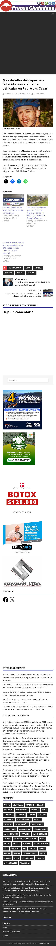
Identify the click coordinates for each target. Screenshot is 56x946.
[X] (12, 600)
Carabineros (21, 810)
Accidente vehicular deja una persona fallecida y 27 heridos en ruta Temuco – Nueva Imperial (13, 247)
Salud (42, 853)
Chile (44, 810)
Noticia (38, 268)
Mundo (7, 839)
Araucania (18, 805)
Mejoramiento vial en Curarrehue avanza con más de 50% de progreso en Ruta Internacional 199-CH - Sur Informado (28, 741)
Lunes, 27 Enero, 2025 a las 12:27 (17, 94)
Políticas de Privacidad (11, 932)
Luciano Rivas (40, 829)
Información (21, 824)
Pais (5, 848)
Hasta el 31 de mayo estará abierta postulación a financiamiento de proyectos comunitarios (26, 763)
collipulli (8, 815)
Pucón (42, 848)
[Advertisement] (28, 46)
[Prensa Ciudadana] (28, 10)
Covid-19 (20, 815)
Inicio (5, 927)
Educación (8, 819)
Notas (6, 844)
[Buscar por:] (28, 380)
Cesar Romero (39, 94)
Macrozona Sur (11, 834)
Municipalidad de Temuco (25, 839)
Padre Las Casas (41, 844)
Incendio (8, 824)
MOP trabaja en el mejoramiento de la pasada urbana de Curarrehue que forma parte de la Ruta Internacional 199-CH (26, 747)
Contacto (6, 923)
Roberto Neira (30, 853)
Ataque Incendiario (34, 805)
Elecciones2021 (23, 819)
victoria (40, 858)
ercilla (37, 819)
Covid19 (31, 815)
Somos (5, 936)
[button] (52, 14)
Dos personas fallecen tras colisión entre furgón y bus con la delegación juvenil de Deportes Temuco (36, 212)
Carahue (34, 810)
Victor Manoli (10, 863)
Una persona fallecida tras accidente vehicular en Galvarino (13, 210)
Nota (28, 268)
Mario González (40, 834)
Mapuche (25, 834)
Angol (7, 805)
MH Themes (44, 943)
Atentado (8, 810)
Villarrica (24, 863)
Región (20, 273)
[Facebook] (6, 600)
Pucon (32, 848)
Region (7, 853)
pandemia (15, 848)
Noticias (8, 273)
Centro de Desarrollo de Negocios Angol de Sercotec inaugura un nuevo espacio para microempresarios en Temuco (28, 789)
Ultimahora (27, 858)
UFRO (16, 858)
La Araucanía (15, 268)
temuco (31, 273)
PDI (24, 848)
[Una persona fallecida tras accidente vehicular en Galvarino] (13, 200)
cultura (42, 815)
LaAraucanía (24, 829)
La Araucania (37, 824)
